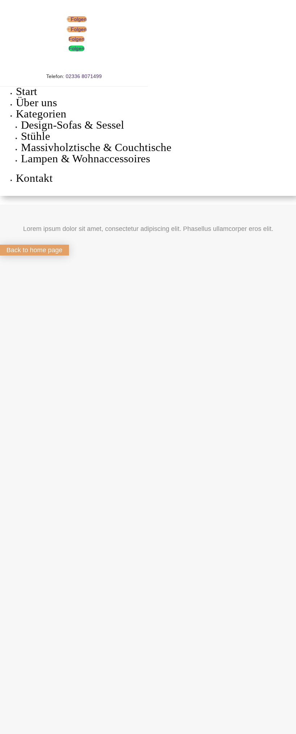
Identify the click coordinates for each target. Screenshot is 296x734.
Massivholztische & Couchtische (96, 147)
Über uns (36, 102)
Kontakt (34, 178)
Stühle (35, 136)
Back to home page (34, 250)
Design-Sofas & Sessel (72, 125)
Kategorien (41, 113)
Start (26, 91)
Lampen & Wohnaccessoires (85, 158)
